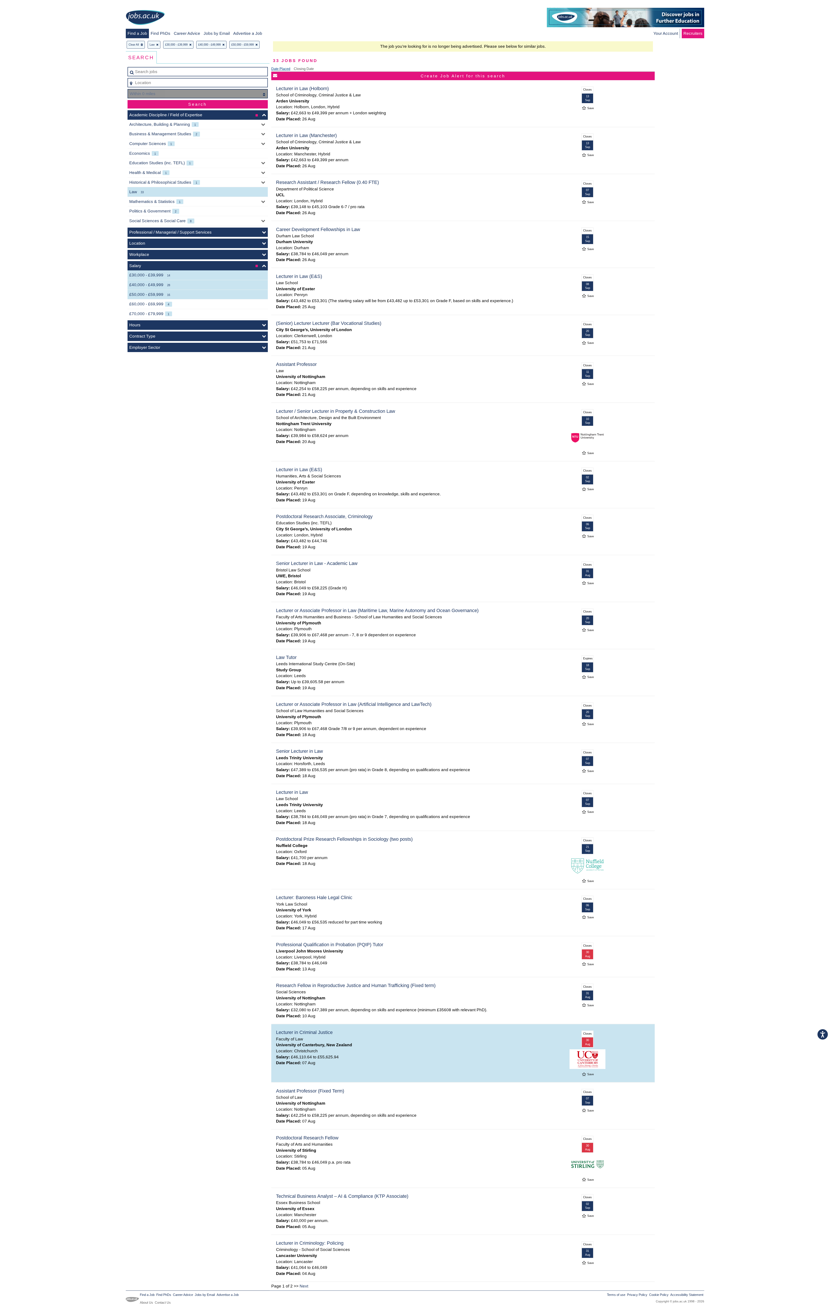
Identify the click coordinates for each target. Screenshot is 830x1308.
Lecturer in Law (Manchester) (306, 135)
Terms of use (616, 1295)
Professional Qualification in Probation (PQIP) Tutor (329, 944)
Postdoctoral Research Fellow (307, 1138)
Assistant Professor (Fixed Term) (310, 1091)
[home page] (145, 18)
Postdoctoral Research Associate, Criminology (324, 516)
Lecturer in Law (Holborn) (302, 88)
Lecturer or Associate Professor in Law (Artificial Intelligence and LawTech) (353, 704)
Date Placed (280, 69)
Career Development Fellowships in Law (318, 229)
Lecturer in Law (292, 792)
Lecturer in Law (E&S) (299, 276)
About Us (146, 1302)
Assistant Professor (296, 364)
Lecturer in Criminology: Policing (309, 1243)
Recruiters (692, 33)
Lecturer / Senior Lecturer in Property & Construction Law (335, 411)
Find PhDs (160, 33)
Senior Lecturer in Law (299, 751)
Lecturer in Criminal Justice (304, 1032)
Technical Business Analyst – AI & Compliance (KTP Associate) (342, 1196)
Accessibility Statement (686, 1295)
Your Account (665, 33)
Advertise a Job (247, 33)
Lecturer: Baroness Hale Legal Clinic (314, 897)
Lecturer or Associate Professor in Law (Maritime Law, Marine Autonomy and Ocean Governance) (377, 610)
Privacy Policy (637, 1295)
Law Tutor (286, 657)
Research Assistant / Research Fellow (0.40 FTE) (327, 182)
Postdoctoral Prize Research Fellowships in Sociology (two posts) (344, 839)
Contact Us (163, 1302)
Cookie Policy (659, 1295)
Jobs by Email (217, 33)
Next (304, 1286)
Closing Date (304, 69)
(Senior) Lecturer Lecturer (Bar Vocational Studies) (328, 323)
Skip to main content (21, 4)
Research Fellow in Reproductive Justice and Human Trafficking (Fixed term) (356, 985)
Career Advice (187, 33)
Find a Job (137, 33)
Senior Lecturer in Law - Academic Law (317, 563)
